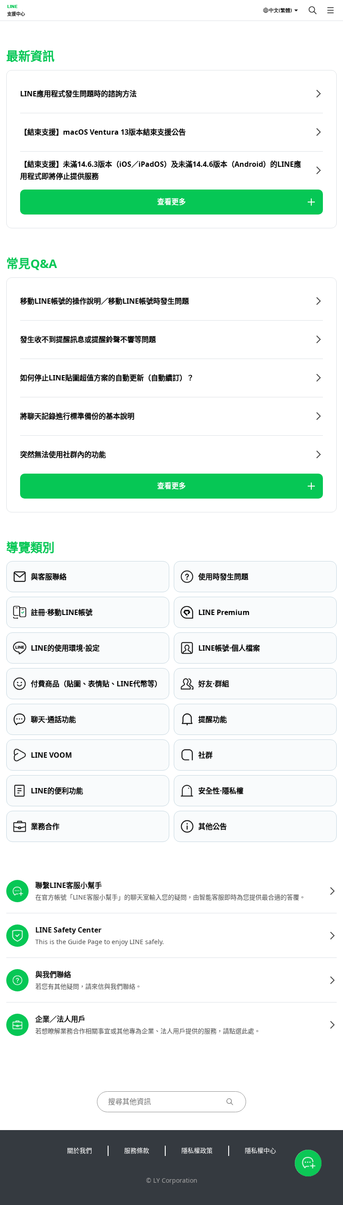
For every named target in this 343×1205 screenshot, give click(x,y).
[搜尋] (313, 10)
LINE (12, 6)
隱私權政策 (197, 1150)
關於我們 (79, 1150)
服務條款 (136, 1150)
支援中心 (16, 14)
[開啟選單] (330, 10)
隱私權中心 (260, 1150)
